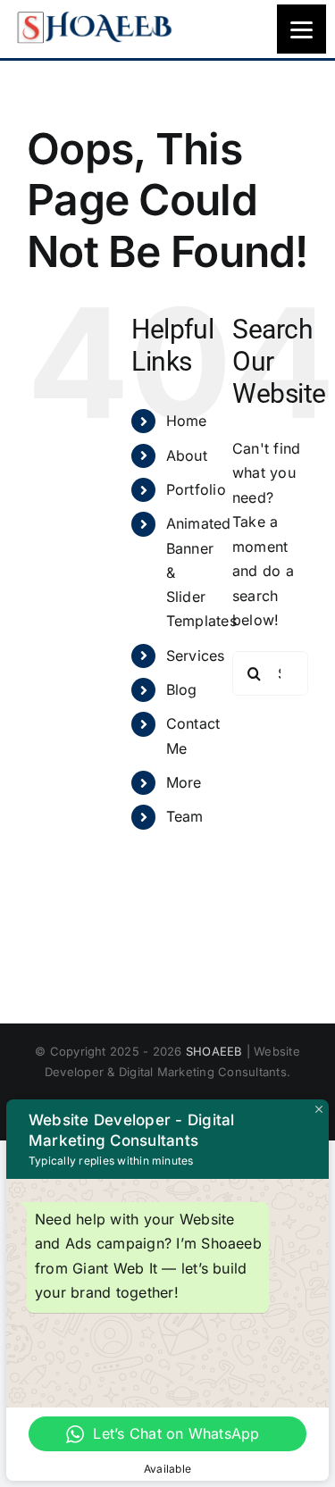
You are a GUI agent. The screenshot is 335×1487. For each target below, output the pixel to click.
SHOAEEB (214, 1051)
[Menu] (301, 29)
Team (185, 816)
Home (186, 421)
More (184, 782)
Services (195, 655)
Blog (181, 689)
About (186, 455)
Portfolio (196, 489)
